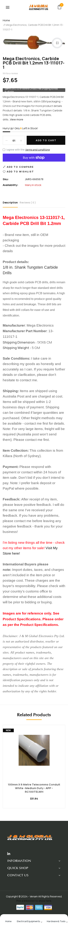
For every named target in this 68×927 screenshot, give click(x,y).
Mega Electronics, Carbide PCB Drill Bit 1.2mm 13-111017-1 (33, 62)
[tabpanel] (34, 769)
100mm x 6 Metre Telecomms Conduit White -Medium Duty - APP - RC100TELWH (34, 788)
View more (16, 119)
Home (6, 20)
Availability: (10, 185)
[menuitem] (8, 921)
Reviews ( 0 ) (28, 202)
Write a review (10, 73)
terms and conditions (37, 149)
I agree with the (28, 149)
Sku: (6, 179)
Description (10, 202)
